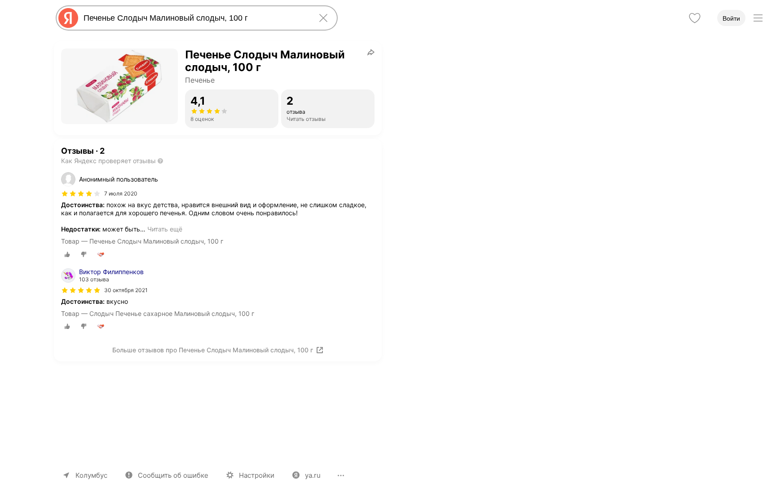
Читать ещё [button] (164, 229)
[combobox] (195, 18)
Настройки (256, 475)
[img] (81, 193)
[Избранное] (695, 18)
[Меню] (758, 18)
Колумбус (91, 475)
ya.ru (313, 475)
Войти (731, 18)
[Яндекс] (68, 18)
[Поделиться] (371, 52)
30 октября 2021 (126, 290)
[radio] (67, 254)
